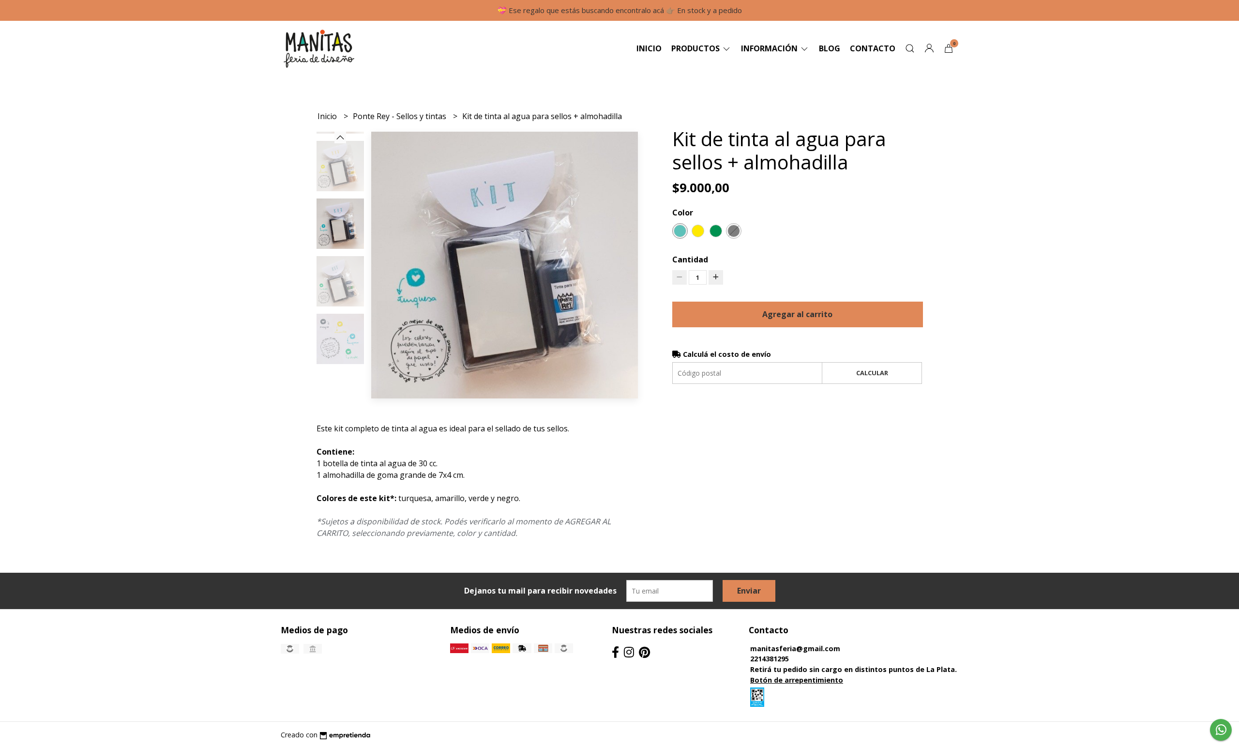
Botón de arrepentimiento (796, 680)
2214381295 (769, 658)
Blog (829, 48)
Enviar (749, 590)
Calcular (872, 372)
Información (770, 48)
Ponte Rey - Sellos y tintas (400, 116)
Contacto (872, 48)
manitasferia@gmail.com (795, 648)
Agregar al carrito (797, 314)
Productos (696, 48)
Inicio (649, 48)
